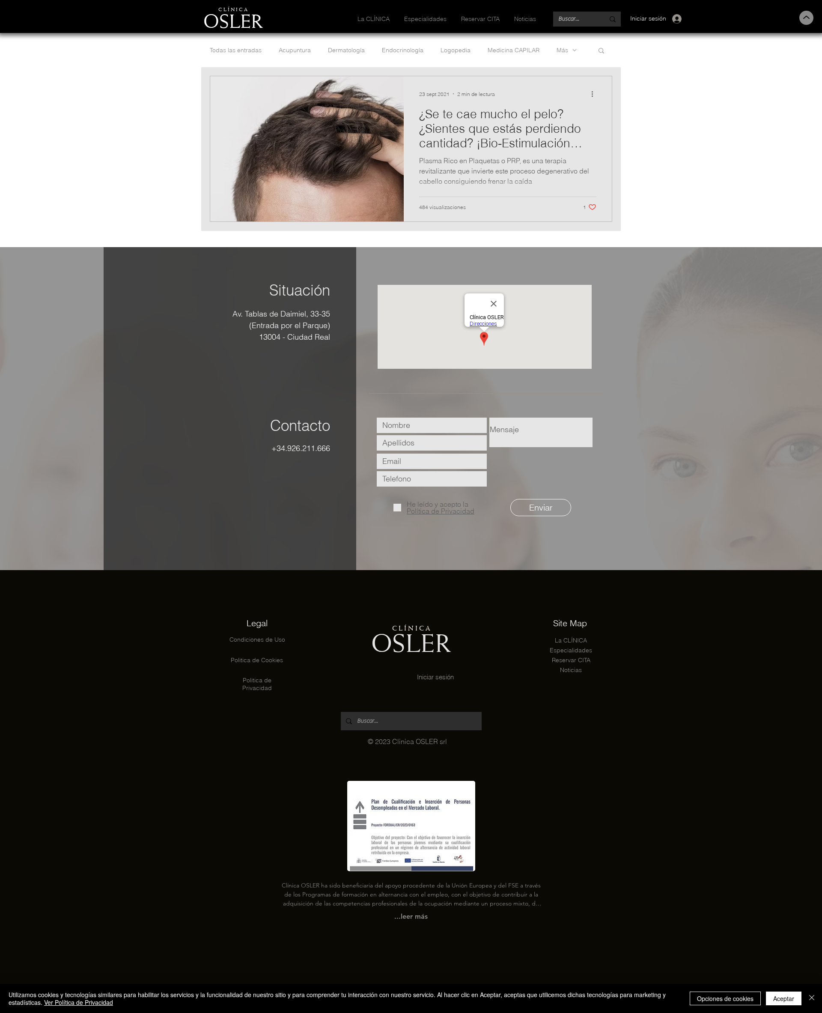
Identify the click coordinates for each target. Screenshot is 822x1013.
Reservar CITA (571, 660)
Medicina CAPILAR (513, 50)
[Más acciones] (595, 94)
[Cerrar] (812, 998)
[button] (601, 51)
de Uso (275, 639)
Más (562, 50)
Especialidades (571, 650)
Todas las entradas (236, 50)
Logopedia (456, 50)
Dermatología (346, 50)
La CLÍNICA (571, 640)
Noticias (571, 670)
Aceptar (783, 998)
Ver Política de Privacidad (78, 1002)
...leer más (411, 916)
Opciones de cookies (725, 998)
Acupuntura (295, 50)
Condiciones (247, 639)
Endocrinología (402, 50)
